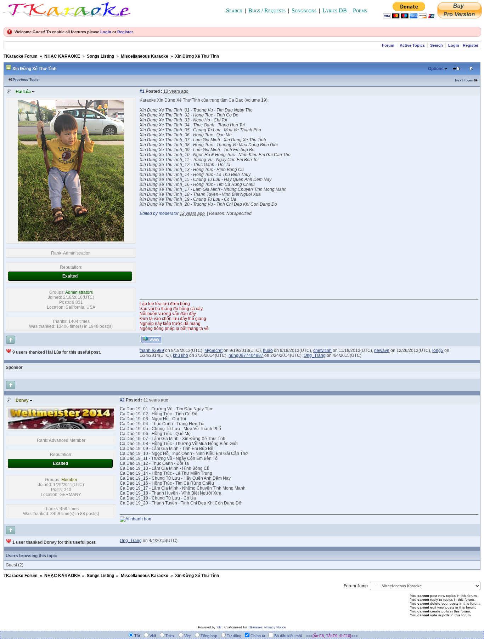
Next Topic (464, 80)
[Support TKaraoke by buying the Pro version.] (459, 16)
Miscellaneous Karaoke (144, 56)
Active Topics (412, 45)
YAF (219, 627)
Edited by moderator (159, 213)
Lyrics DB (334, 10)
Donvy (22, 400)
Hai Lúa (23, 91)
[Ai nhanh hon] (135, 519)
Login (105, 32)
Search (234, 10)
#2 (122, 400)
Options (436, 68)
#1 (142, 91)
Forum (388, 45)
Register (125, 32)
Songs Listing (100, 56)
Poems (360, 10)
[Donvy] (61, 427)
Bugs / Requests (267, 10)
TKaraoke (255, 627)
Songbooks (304, 10)
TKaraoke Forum (21, 56)
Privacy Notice (275, 627)
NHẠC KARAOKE (62, 56)
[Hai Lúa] (71, 240)
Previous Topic (26, 79)
